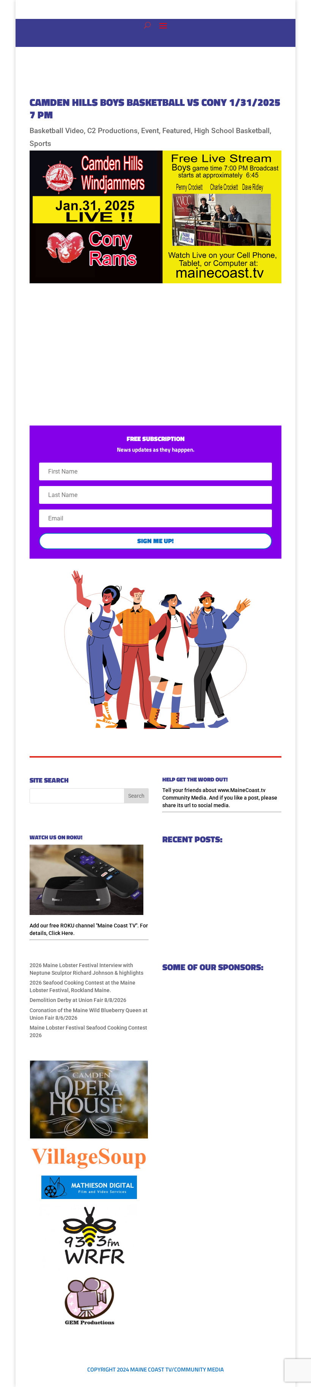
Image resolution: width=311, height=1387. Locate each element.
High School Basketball (232, 130)
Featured (176, 130)
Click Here (61, 933)
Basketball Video (57, 130)
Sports (40, 143)
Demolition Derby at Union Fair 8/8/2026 (78, 1000)
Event (150, 130)
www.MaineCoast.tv (241, 790)
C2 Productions (112, 130)
